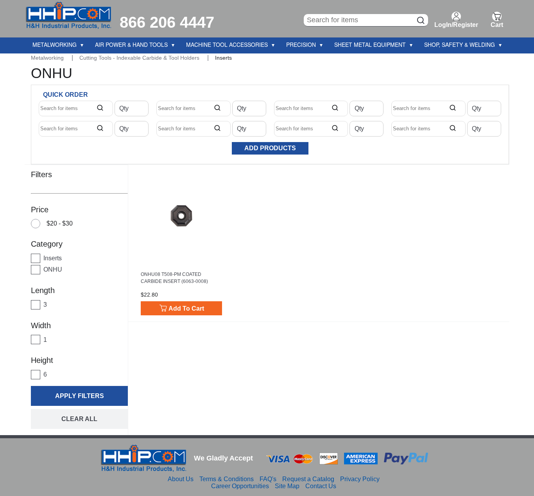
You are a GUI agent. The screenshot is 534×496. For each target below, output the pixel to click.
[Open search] (100, 108)
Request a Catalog (308, 479)
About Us (181, 479)
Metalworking (48, 58)
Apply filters (79, 396)
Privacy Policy (360, 479)
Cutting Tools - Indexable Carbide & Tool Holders (140, 58)
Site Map (287, 486)
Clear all (79, 419)
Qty (124, 108)
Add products (270, 148)
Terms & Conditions (226, 479)
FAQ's (268, 479)
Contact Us (320, 486)
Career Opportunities (240, 486)
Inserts (223, 58)
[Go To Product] (181, 216)
